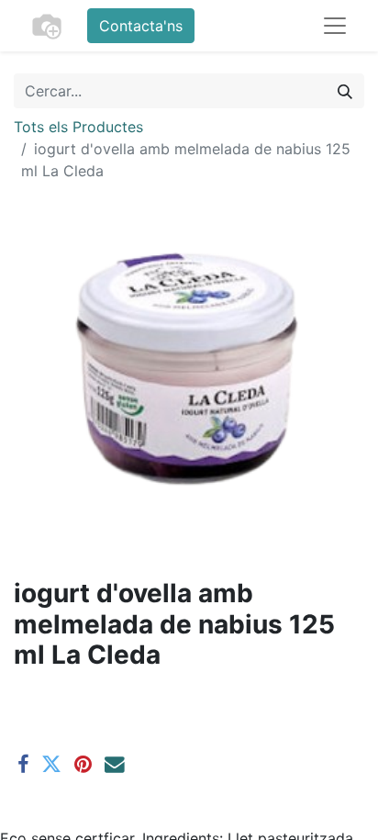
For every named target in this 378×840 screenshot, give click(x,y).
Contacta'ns (141, 26)
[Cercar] (345, 90)
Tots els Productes (78, 127)
